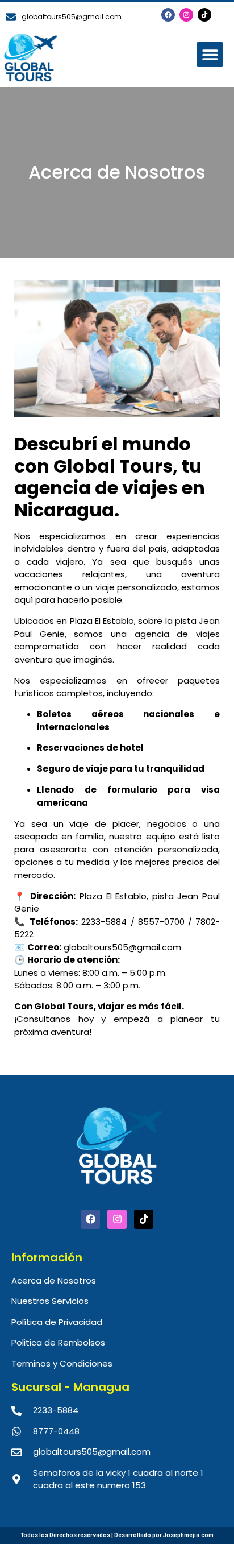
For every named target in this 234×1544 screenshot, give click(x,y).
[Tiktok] (204, 15)
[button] (210, 54)
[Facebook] (168, 15)
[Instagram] (186, 15)
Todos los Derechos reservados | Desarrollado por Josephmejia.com (117, 1535)
